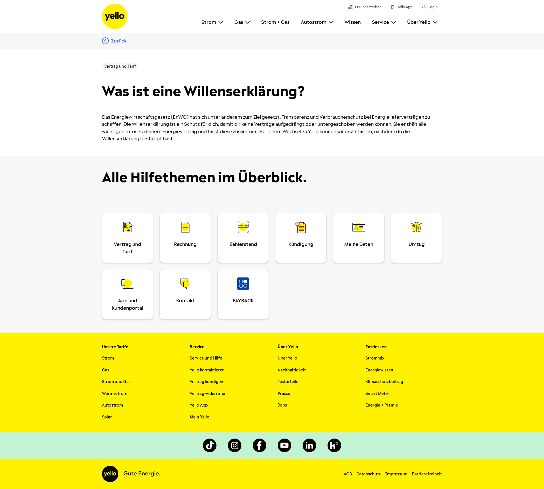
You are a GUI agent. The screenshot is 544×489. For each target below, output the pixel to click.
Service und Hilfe (206, 358)
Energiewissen (379, 370)
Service (380, 22)
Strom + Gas (275, 22)
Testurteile (288, 381)
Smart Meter (377, 393)
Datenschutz (368, 474)
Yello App (199, 405)
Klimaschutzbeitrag (384, 381)
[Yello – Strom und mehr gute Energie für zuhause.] (115, 16)
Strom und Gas (116, 381)
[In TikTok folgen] (209, 445)
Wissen (353, 22)
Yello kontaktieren (207, 370)
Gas (238, 22)
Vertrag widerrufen (208, 393)
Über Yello (419, 22)
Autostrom (313, 22)
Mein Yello (199, 417)
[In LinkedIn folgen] (309, 445)
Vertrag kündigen (206, 381)
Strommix (375, 358)
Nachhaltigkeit (292, 370)
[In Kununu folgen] (334, 445)
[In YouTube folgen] (284, 445)
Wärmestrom (114, 393)
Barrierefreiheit (427, 474)
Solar (107, 417)
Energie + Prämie (382, 405)
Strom (208, 22)
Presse (284, 393)
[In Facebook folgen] (259, 445)
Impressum (396, 474)
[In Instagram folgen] (234, 445)
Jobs (282, 405)
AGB (348, 474)
